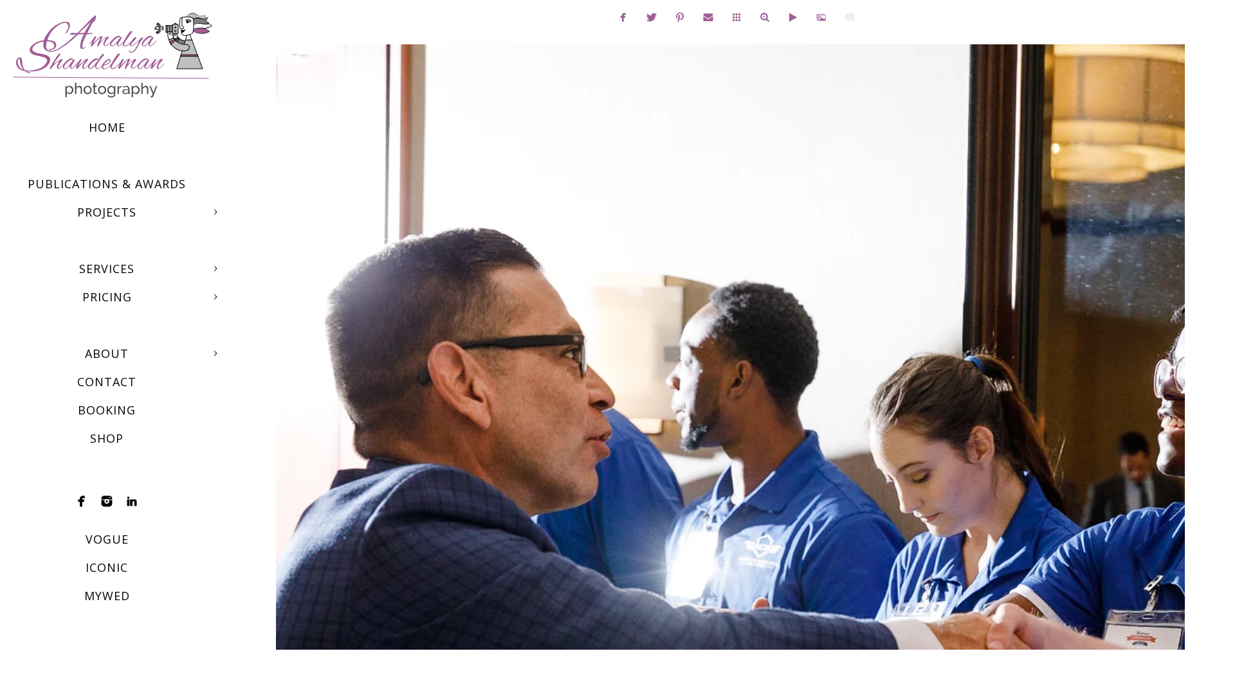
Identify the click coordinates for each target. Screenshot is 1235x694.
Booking (107, 410)
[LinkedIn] (132, 501)
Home (107, 127)
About (107, 353)
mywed (107, 595)
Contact (106, 381)
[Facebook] (82, 501)
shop (107, 438)
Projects (106, 212)
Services (106, 268)
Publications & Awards (107, 183)
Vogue (107, 539)
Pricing (107, 297)
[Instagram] (107, 501)
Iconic (107, 567)
